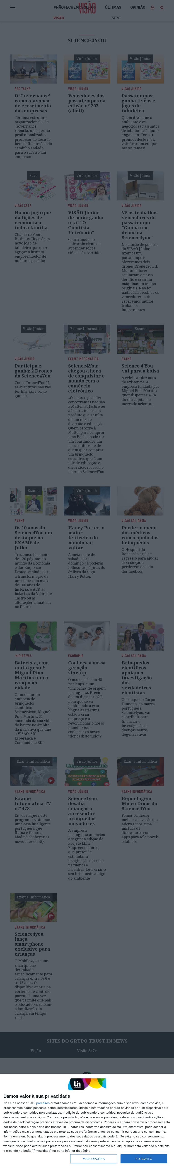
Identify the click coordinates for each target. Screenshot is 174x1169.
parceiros (43, 1103)
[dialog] (87, 1121)
